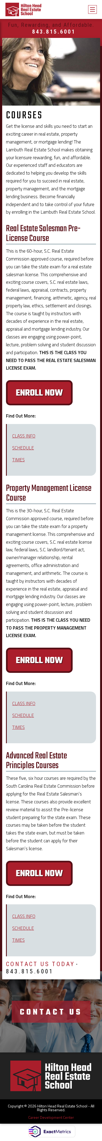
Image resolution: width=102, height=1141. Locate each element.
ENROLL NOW (39, 393)
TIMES (18, 459)
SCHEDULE (23, 447)
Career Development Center (51, 1117)
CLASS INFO (23, 435)
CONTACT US (51, 1012)
